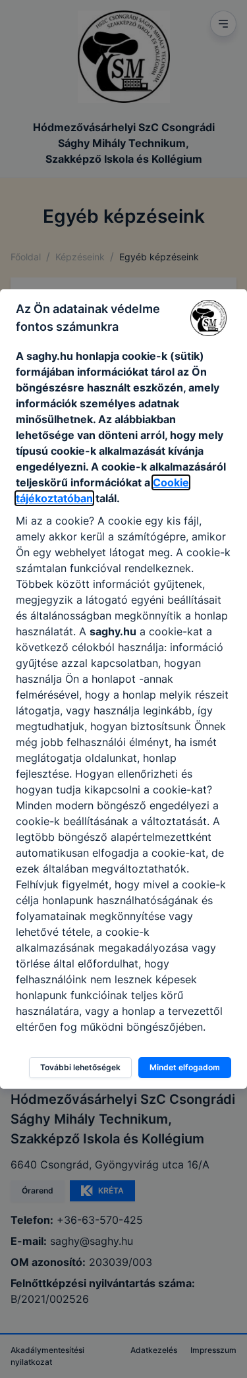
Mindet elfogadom (185, 1067)
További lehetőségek (80, 1067)
